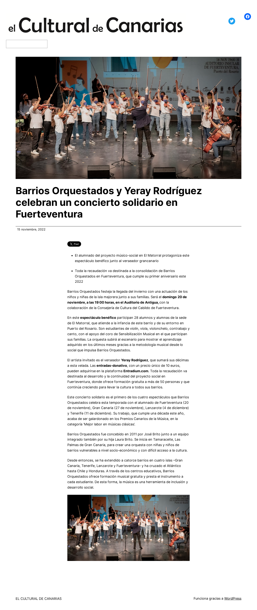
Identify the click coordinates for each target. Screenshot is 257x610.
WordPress (232, 598)
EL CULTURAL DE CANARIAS (39, 599)
